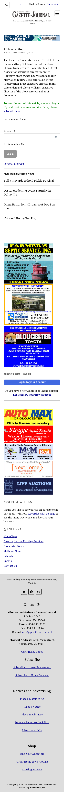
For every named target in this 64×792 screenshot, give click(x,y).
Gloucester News (14, 546)
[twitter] (24, 592)
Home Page (10, 536)
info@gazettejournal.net (37, 632)
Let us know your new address (32, 394)
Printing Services (32, 769)
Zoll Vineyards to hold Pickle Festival (29, 180)
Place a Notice (32, 706)
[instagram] (39, 592)
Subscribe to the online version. (32, 667)
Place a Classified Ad (32, 699)
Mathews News (12, 551)
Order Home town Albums (32, 761)
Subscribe (52, 4)
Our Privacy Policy (32, 651)
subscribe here (12, 111)
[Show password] (55, 136)
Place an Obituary (32, 714)
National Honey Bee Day (20, 218)
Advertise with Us (32, 730)
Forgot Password (14, 163)
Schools (8, 556)
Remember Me (16, 144)
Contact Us (10, 566)
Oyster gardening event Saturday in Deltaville (27, 192)
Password (9, 131)
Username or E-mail (15, 119)
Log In (23, 4)
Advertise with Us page (41, 513)
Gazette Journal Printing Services (23, 541)
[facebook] (31, 592)
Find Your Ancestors (32, 754)
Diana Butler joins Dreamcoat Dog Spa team (29, 206)
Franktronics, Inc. (37, 787)
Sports (8, 561)
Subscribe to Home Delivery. (32, 675)
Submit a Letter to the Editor (32, 722)
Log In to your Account (32, 382)
